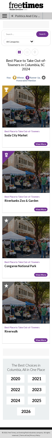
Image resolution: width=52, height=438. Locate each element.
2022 (15, 389)
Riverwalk (11, 331)
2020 (15, 378)
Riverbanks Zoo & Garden (21, 200)
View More (41, 144)
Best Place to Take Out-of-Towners (22, 131)
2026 (26, 411)
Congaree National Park (20, 266)
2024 (15, 400)
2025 (36, 400)
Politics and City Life (29, 16)
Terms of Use (24, 435)
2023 (36, 389)
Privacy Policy (35, 435)
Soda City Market (16, 135)
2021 (36, 378)
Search (42, 34)
